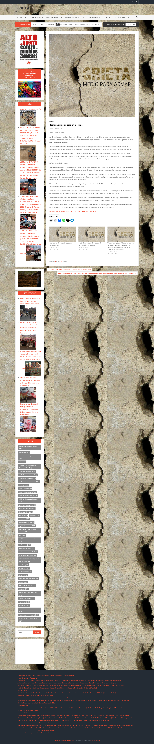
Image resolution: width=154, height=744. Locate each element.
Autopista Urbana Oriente (25, 683)
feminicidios (25, 545)
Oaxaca (41, 703)
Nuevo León (35, 703)
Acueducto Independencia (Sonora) (46, 715)
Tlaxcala (33, 728)
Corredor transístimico (44, 733)
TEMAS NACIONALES (53, 17)
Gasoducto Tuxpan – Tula (70, 693)
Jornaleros (25, 700)
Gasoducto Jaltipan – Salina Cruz (28, 693)
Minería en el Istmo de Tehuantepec (99, 700)
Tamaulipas (26, 728)
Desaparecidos (44, 688)
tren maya (24, 605)
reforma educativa (26, 598)
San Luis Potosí (80, 725)
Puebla (19, 725)
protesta (23, 589)
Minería (68, 698)
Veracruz (46, 728)
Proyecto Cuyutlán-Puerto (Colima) (89, 685)
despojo (52, 261)
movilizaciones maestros (28, 578)
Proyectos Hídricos (23, 713)
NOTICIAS (125, 700)
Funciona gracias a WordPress (64, 740)
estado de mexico (26, 522)
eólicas (58, 261)
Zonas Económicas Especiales (27, 733)
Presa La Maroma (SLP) (107, 718)
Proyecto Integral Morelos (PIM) (27, 710)
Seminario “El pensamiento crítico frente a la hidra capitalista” (105, 725)
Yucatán (70, 728)
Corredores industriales (31, 688)
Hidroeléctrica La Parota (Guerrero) (93, 715)
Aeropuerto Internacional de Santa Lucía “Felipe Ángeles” (65, 680)
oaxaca (65, 261)
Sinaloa (128, 725)
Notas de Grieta (95, 17)
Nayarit (119, 700)
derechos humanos (27, 505)
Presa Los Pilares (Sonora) (123, 718)
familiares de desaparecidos (28, 540)
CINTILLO (52, 121)
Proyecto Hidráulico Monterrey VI (71, 720)
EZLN (106, 17)
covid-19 (23, 485)
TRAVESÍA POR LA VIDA (121, 17)
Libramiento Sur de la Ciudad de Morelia (30, 685)
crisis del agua (25, 489)
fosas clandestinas (26, 548)
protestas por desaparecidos (28, 594)
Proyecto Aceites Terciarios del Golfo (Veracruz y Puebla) (97, 693)
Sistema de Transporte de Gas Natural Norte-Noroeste (35, 695)
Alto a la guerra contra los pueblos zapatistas (41, 675)
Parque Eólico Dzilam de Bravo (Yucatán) (58, 708)
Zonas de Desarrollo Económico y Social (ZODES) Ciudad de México (102, 728)
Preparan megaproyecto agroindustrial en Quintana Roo (71, 270)
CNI (83, 17)
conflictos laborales (27, 471)
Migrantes (53, 700)
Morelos (113, 700)
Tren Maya (39, 728)
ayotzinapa (24, 452)
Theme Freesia (95, 740)
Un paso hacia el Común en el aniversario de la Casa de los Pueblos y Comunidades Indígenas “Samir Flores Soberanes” (30, 327)
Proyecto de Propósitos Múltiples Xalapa (112, 708)
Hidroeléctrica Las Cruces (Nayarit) (117, 715)
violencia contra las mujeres (28, 610)
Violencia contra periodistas (58, 728)
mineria (23, 575)
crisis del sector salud (27, 492)
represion (24, 602)
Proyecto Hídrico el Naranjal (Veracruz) (96, 720)
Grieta (22, 8)
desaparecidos (26, 512)
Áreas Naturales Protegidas (65, 675)
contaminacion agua (27, 478)
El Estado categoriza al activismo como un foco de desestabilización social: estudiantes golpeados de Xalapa (96, 273)
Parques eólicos (22, 705)
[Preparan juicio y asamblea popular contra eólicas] (62, 234)
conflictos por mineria (28, 475)
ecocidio (34, 515)
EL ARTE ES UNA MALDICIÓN (30, 109)
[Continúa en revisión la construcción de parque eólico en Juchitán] (91, 234)
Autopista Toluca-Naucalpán (111, 680)
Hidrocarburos (22, 690)
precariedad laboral (27, 585)
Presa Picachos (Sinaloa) (25, 720)
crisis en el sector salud (28, 495)
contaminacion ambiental (29, 482)
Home (19, 700)
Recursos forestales (45, 723)
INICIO (19, 17)
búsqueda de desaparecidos (28, 457)
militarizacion (25, 572)
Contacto (20, 688)
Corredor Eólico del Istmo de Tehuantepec (31, 708)
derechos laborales (27, 508)
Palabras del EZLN (50, 703)
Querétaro (25, 725)
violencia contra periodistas (28, 619)
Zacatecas (77, 728)
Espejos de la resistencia (57, 688)
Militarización (61, 700)
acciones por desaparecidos (28, 447)
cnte (22, 462)
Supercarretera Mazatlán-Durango (112, 685)
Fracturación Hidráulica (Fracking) (85, 688)
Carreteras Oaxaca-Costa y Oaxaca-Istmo (48, 683)
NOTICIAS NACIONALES (33, 17)
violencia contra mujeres (29, 615)
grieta (51, 129)
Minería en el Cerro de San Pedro (76, 700)
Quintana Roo (33, 725)
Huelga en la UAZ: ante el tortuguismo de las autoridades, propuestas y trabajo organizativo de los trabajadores (29, 409)
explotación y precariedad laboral (27, 530)
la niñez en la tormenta (28, 552)
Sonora (133, 725)
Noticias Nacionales (23, 703)
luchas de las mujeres (27, 555)
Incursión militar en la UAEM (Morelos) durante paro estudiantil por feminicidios (36, 24)
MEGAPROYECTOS (71, 17)
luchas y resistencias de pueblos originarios (29, 560)
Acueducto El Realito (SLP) (26, 715)
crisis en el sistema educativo (28, 500)
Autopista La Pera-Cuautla (93, 680)
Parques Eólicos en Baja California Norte (85, 708)
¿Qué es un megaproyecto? (45, 730)
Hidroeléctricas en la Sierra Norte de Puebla (85, 718)
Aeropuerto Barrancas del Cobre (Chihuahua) (32, 680)
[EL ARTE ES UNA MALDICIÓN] (28, 118)
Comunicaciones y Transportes (27, 678)
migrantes (24, 568)
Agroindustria (22, 675)
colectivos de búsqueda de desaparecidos (27, 466)
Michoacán (45, 700)
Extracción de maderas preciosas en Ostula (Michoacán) (57, 725)
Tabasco (20, 728)
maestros (23, 565)
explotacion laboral (27, 526)
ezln (22, 535)
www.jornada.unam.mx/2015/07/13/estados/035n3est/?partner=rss (73, 211)
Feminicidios (70, 688)
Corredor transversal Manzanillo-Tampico (102, 683)
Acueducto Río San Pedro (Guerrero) (70, 715)
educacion (24, 519)
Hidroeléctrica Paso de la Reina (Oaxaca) (30, 718)
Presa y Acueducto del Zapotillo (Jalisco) (47, 720)
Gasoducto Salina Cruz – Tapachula (50, 693)
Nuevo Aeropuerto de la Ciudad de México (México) (61, 685)
